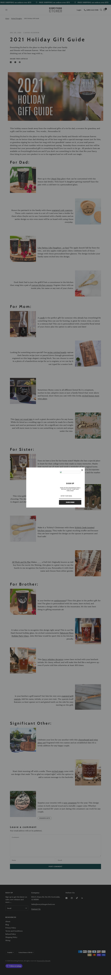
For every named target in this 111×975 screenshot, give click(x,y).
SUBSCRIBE (70, 502)
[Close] (82, 470)
